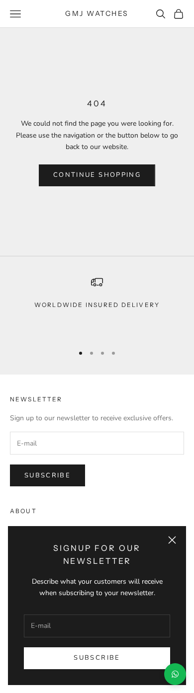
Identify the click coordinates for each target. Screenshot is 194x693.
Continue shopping (97, 174)
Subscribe (97, 657)
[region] (97, 306)
